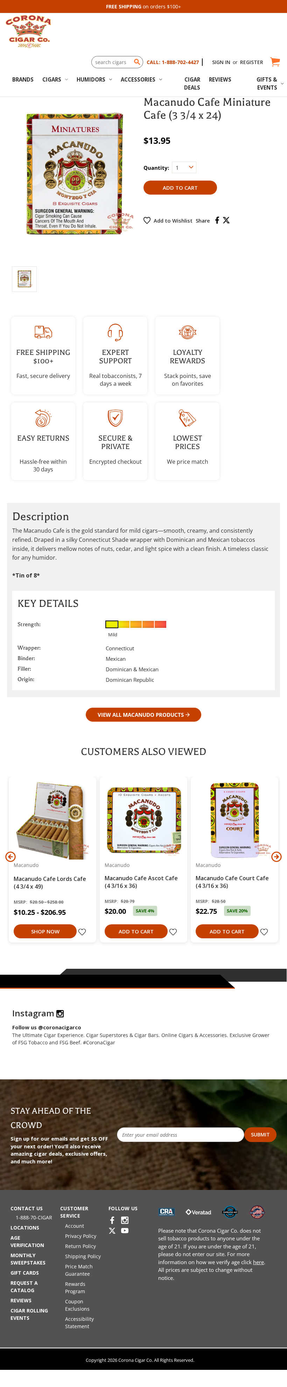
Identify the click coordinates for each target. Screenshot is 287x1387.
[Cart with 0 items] (275, 62)
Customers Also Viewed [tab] (143, 751)
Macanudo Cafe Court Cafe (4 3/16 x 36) (232, 882)
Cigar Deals (192, 83)
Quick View (50, 820)
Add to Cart (136, 931)
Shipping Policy (83, 1256)
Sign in (221, 62)
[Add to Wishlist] (83, 933)
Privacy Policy (80, 1236)
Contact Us (26, 1208)
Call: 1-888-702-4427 (173, 62)
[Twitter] (226, 220)
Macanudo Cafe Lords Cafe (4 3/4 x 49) (50, 882)
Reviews (220, 79)
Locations (24, 1227)
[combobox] (117, 62)
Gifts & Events (267, 83)
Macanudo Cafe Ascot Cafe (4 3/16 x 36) (141, 882)
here (258, 1262)
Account (74, 1226)
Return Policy (80, 1246)
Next (276, 857)
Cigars (51, 79)
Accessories (138, 79)
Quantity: (156, 167)
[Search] (137, 62)
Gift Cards (24, 1272)
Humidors (91, 79)
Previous (10, 857)
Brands (23, 79)
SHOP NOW (45, 931)
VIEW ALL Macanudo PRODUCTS (141, 714)
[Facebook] (217, 220)
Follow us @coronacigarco (46, 1027)
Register (251, 62)
